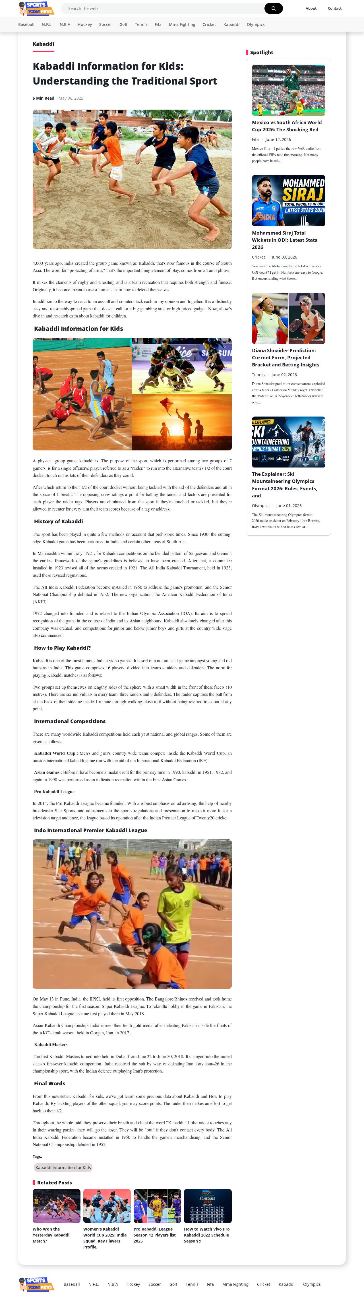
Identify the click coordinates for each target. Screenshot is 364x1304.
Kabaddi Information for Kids (63, 1167)
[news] (36, 8)
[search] (273, 8)
